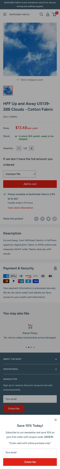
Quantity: (8, 148)
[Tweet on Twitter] (48, 218)
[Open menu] (4, 14)
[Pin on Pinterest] (42, 218)
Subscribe (30, 461)
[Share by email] (54, 218)
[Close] (55, 419)
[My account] (47, 14)
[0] (54, 14)
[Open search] (41, 14)
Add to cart (30, 183)
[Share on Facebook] (36, 218)
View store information (20, 207)
